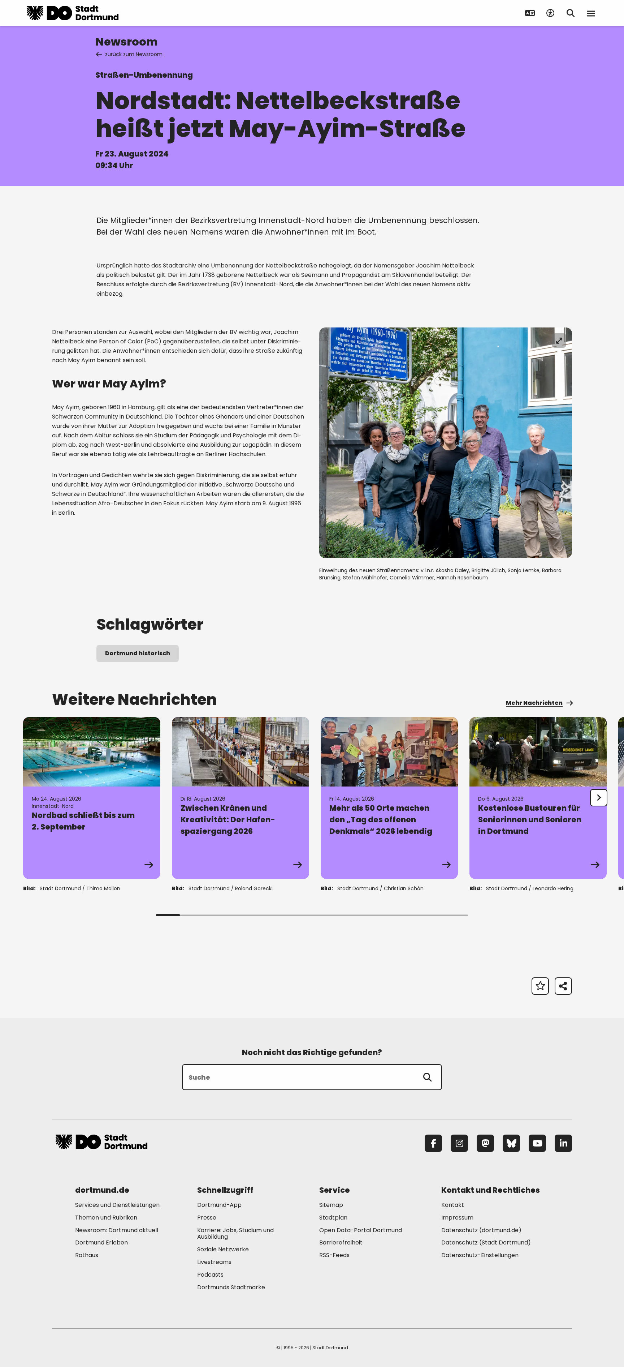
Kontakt (452, 1205)
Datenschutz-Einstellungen (480, 1255)
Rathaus (86, 1255)
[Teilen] (563, 986)
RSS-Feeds (334, 1255)
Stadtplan (333, 1217)
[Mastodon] (485, 1143)
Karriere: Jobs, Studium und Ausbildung (235, 1233)
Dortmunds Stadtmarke (231, 1287)
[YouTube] (537, 1143)
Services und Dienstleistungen (117, 1205)
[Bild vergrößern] (559, 340)
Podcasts (210, 1274)
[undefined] (598, 797)
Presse (206, 1217)
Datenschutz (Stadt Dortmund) (486, 1242)
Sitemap (331, 1205)
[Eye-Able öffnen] (550, 13)
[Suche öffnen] (570, 13)
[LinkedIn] (563, 1143)
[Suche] (427, 1077)
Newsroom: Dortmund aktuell (116, 1230)
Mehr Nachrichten (534, 703)
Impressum (457, 1217)
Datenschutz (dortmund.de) (481, 1230)
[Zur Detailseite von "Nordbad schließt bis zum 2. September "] (91, 798)
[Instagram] (459, 1143)
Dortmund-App (219, 1205)
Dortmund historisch (137, 653)
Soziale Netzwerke (223, 1249)
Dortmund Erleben (101, 1242)
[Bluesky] (511, 1143)
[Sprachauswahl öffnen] (530, 13)
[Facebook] (433, 1143)
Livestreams (214, 1262)
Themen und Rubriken (106, 1217)
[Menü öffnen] (590, 13)
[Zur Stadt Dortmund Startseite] (72, 13)
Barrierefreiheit (341, 1242)
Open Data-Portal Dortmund (360, 1230)
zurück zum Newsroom (133, 54)
